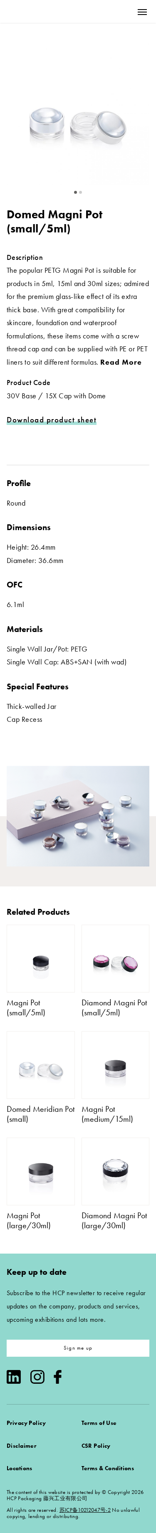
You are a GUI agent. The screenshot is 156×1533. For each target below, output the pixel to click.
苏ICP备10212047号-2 (85, 1509)
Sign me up (78, 1347)
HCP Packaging (38, 11)
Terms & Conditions (108, 1468)
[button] (75, 192)
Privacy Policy (26, 1423)
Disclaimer (21, 1445)
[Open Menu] (142, 12)
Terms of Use (99, 1423)
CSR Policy (96, 1445)
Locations (19, 1468)
